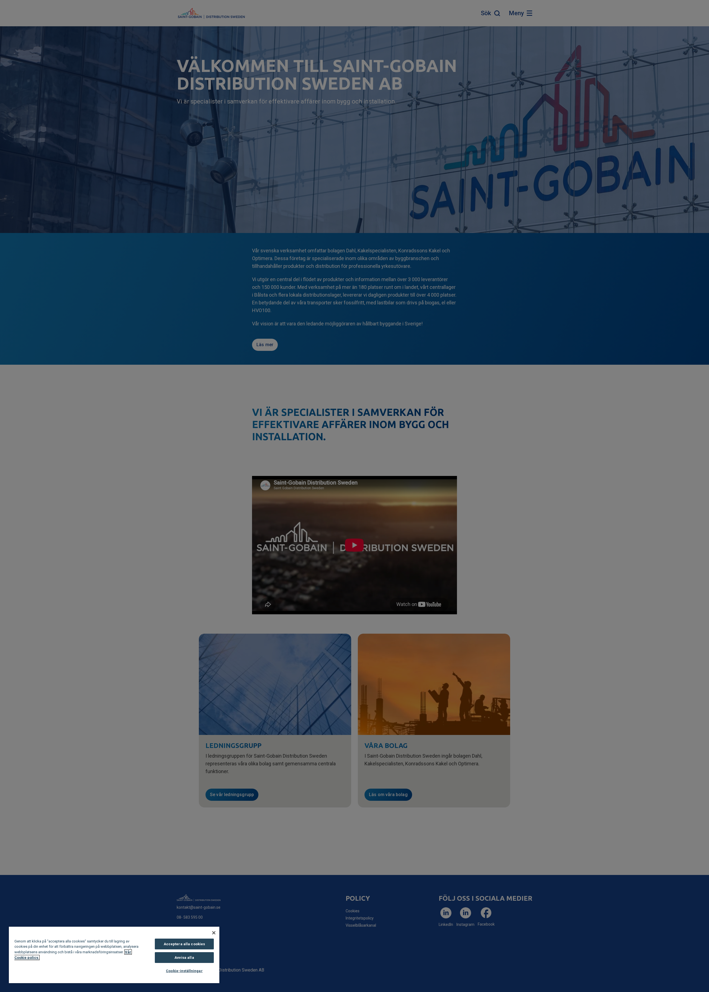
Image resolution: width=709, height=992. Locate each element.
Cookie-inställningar (184, 971)
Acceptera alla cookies (184, 944)
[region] (114, 955)
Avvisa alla (184, 957)
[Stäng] (213, 932)
